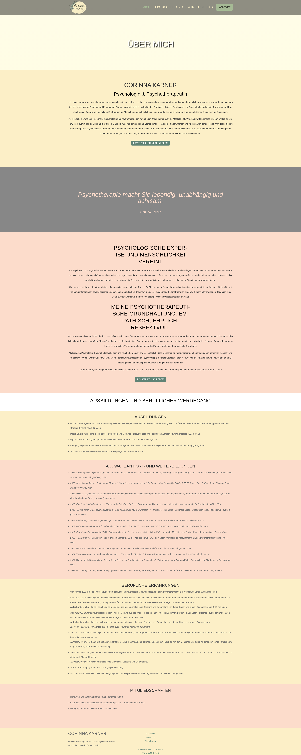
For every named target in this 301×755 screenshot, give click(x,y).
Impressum (150, 734)
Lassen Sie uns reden (150, 379)
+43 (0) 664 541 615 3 (150, 753)
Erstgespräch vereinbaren (150, 143)
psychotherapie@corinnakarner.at (150, 749)
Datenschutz (150, 737)
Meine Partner (150, 741)
